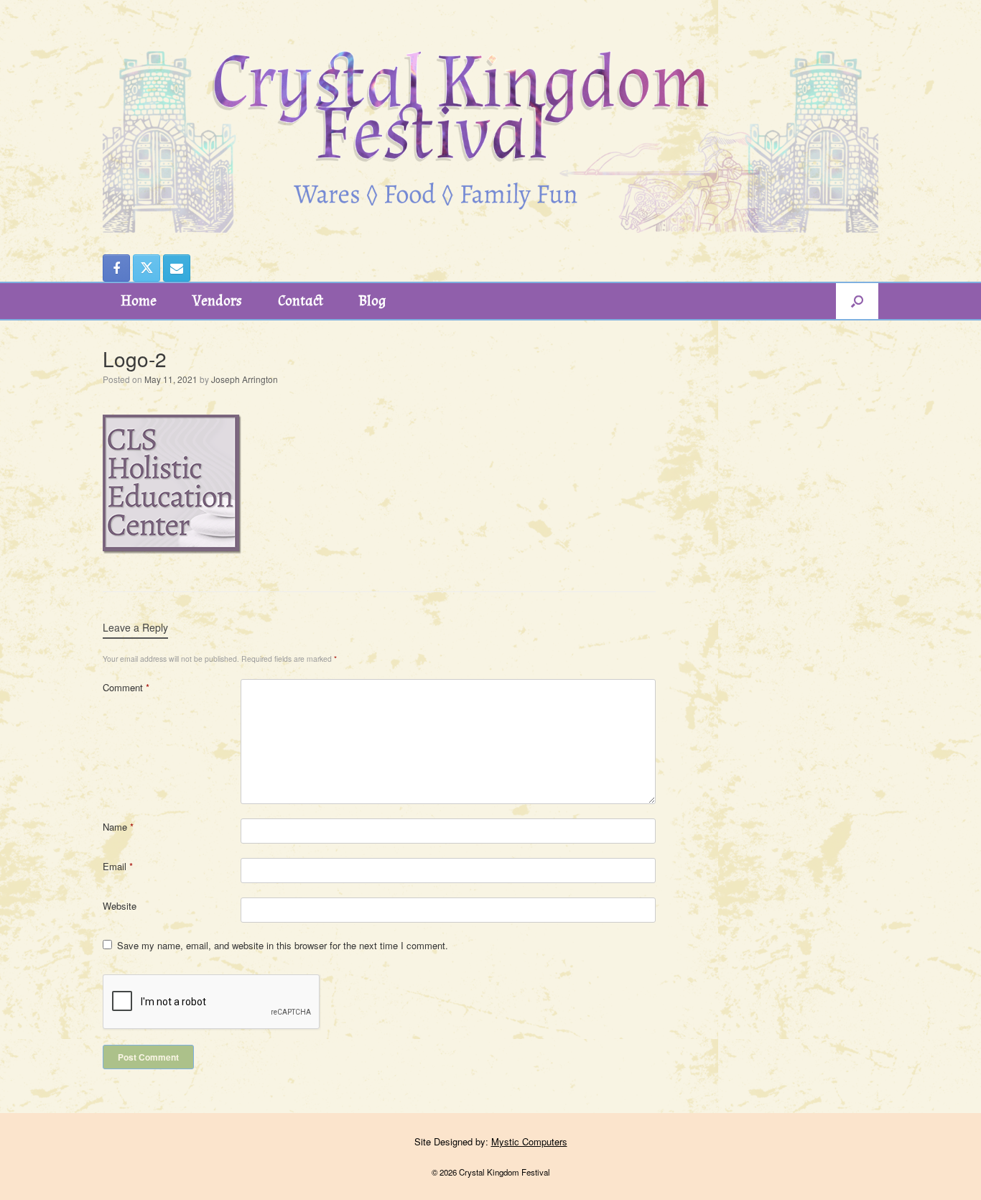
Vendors (217, 301)
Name (118, 827)
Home (139, 301)
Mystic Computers (529, 1141)
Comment (126, 687)
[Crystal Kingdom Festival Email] (176, 268)
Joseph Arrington (244, 379)
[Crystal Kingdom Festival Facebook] (116, 268)
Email (118, 866)
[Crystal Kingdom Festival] (490, 116)
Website (119, 906)
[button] (857, 301)
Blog (372, 301)
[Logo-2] (174, 553)
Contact (300, 301)
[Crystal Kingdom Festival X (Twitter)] (146, 268)
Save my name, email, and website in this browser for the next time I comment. (282, 945)
